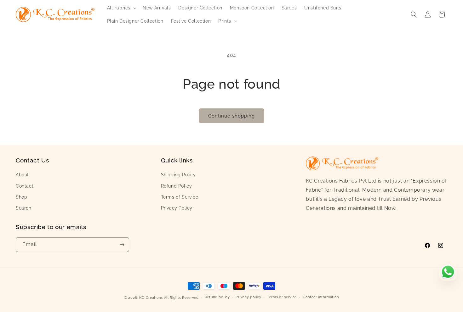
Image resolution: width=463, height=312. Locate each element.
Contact (24, 186)
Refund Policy (176, 186)
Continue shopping (231, 116)
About (22, 174)
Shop (21, 197)
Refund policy (217, 297)
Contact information (321, 297)
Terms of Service (179, 197)
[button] (121, 7)
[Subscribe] (122, 244)
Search (23, 208)
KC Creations (151, 298)
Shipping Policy (178, 174)
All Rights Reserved (181, 298)
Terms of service (282, 297)
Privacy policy (248, 297)
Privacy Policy (176, 208)
